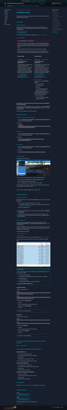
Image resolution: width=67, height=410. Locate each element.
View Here (27, 76)
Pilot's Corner (16, 5)
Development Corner (23, 5)
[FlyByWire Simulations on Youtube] (62, 407)
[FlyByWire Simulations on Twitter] (55, 407)
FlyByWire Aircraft (10, 5)
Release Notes (36, 5)
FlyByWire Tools (30, 5)
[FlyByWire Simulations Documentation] (5, 3)
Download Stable (22, 74)
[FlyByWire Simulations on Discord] (58, 407)
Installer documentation (42, 34)
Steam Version (20, 235)
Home (5, 5)
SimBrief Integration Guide (23, 394)
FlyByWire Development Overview (27, 385)
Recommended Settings (22, 345)
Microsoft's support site (44, 237)
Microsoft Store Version (22, 233)
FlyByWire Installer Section (26, 205)
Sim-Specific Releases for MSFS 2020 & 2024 (37, 1)
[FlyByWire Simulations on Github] (53, 407)
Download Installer (22, 32)
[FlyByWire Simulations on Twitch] (60, 407)
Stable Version (20, 59)
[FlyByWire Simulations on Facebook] (57, 407)
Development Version (28, 59)
